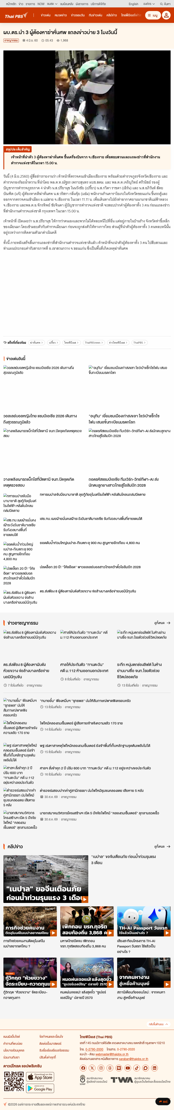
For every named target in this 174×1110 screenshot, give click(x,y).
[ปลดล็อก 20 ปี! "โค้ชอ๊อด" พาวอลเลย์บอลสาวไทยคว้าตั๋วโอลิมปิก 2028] (20, 575)
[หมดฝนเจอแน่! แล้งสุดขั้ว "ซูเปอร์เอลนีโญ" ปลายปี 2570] (87, 973)
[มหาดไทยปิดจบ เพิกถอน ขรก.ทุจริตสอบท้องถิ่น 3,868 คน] (87, 921)
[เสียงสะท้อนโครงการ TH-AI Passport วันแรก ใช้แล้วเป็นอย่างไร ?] (144, 921)
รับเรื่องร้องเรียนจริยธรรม (54, 1050)
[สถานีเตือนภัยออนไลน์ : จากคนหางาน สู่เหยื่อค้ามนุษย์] (144, 973)
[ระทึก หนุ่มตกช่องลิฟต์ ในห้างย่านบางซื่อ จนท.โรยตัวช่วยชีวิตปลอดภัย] (144, 645)
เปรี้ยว (52, 342)
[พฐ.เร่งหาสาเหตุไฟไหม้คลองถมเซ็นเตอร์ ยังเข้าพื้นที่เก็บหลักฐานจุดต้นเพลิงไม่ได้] (20, 752)
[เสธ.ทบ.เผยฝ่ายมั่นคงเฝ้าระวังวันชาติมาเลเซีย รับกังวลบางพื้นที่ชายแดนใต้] (20, 527)
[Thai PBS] (16, 15)
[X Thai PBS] (92, 1068)
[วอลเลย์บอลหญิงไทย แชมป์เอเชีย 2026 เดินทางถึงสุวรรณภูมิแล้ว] (44, 388)
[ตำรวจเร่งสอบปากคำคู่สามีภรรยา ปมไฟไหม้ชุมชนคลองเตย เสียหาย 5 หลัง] (20, 797)
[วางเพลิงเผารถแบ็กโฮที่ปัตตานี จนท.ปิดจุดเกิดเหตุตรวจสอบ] (44, 451)
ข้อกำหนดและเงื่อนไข (51, 1036)
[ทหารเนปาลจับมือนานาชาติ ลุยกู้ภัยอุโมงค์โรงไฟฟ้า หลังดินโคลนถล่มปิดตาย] (20, 503)
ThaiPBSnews (92, 342)
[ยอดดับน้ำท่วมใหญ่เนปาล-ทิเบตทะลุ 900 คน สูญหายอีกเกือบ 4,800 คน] (20, 551)
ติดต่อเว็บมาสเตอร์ (50, 1043)
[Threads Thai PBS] (110, 1068)
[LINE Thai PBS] (118, 1068)
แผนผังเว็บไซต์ (11, 1036)
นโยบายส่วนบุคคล (13, 1050)
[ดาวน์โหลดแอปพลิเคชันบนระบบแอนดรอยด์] (40, 1088)
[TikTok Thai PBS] (136, 1068)
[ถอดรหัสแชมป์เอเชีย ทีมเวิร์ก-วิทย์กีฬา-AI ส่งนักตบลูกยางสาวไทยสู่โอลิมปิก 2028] (130, 451)
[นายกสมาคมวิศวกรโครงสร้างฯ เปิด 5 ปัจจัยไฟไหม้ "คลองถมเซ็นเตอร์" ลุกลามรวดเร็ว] (20, 819)
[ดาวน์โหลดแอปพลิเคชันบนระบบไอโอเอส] (40, 1076)
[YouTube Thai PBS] (127, 1068)
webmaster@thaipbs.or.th (112, 1054)
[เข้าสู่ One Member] (166, 15)
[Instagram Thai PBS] (101, 1068)
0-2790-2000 (94, 1049)
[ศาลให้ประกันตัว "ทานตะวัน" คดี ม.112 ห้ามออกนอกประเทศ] (87, 645)
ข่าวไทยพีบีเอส (117, 342)
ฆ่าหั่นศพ (35, 342)
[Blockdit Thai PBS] (145, 1068)
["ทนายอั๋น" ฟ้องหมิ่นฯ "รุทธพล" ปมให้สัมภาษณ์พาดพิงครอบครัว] (20, 707)
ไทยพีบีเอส (70, 342)
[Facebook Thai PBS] (83, 1068)
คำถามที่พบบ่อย (12, 1043)
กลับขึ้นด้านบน (156, 1024)
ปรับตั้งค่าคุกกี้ (47, 1057)
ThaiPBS (138, 342)
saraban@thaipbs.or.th (133, 1059)
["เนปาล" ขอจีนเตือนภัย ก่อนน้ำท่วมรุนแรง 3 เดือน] (45, 879)
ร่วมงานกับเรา (11, 1057)
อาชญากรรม (11, 40)
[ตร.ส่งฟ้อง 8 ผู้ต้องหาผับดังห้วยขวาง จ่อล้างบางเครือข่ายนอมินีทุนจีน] (20, 599)
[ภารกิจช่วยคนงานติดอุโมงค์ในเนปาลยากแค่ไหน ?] (30, 921)
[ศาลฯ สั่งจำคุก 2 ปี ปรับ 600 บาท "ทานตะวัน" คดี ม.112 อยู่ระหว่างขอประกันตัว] (20, 774)
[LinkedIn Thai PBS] (154, 1068)
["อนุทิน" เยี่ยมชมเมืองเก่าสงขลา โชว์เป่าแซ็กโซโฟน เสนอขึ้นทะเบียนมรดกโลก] (130, 388)
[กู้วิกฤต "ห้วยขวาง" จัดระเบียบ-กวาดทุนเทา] (30, 973)
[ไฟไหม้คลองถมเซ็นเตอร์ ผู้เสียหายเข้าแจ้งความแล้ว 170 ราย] (20, 730)
